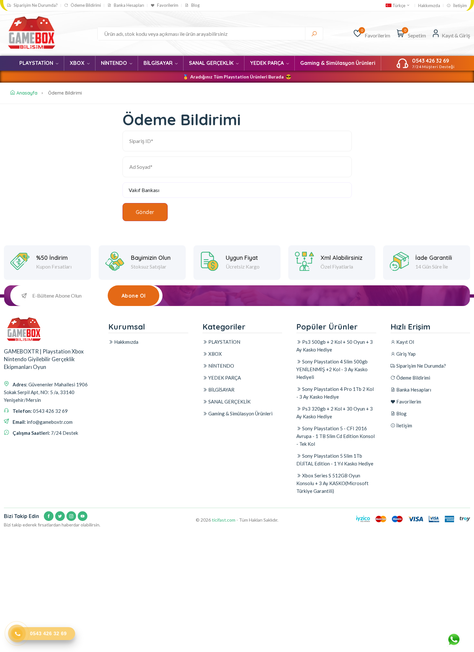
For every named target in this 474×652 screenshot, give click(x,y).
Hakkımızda (429, 6)
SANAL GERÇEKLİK (212, 63)
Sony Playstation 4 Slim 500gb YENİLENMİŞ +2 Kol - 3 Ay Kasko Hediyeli (332, 369)
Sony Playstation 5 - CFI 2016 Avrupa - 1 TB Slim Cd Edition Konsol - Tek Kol (335, 436)
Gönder (145, 212)
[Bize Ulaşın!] (454, 638)
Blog (195, 5)
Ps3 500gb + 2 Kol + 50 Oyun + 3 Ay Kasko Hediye (334, 345)
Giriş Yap (405, 354)
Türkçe (398, 5)
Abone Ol (134, 295)
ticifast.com (223, 520)
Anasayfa (26, 93)
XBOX (78, 63)
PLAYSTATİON (36, 63)
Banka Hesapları (128, 5)
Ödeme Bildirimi (85, 5)
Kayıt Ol (404, 342)
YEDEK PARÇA (267, 63)
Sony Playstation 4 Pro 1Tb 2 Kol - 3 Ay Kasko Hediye (335, 393)
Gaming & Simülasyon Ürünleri (337, 63)
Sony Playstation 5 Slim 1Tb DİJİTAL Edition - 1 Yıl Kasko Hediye (334, 459)
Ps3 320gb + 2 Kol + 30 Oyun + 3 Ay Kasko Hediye (334, 412)
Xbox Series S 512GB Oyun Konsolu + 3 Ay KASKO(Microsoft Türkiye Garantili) (332, 483)
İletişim (459, 6)
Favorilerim (167, 5)
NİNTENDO (114, 63)
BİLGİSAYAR (158, 63)
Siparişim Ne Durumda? (35, 5)
